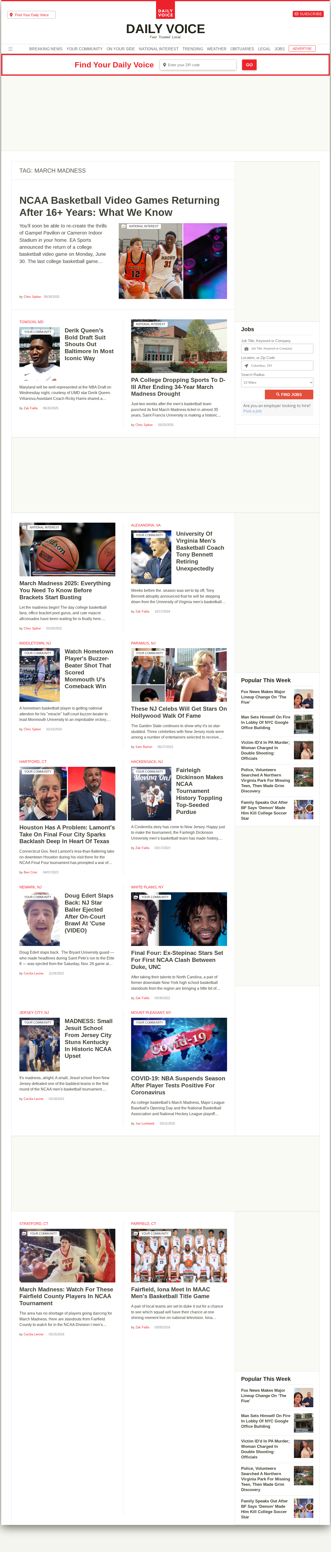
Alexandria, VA (146, 525)
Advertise (302, 49)
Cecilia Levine (33, 973)
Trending (192, 49)
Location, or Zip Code (258, 357)
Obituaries (242, 49)
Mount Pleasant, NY (151, 1012)
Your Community (84, 49)
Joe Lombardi (144, 1123)
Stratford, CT (33, 1224)
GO (249, 64)
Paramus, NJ (143, 643)
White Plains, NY (147, 887)
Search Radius (253, 374)
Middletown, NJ (35, 643)
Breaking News (46, 49)
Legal (264, 49)
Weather (217, 49)
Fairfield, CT (143, 1224)
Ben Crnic (31, 872)
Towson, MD (31, 322)
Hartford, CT (33, 762)
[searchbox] (35, 15)
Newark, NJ (30, 887)
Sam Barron (143, 747)
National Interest (159, 49)
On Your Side (121, 49)
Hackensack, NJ (147, 762)
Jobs (280, 49)
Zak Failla (31, 408)
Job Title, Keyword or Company (266, 341)
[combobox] (31, 15)
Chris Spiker (32, 297)
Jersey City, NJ (34, 1012)
